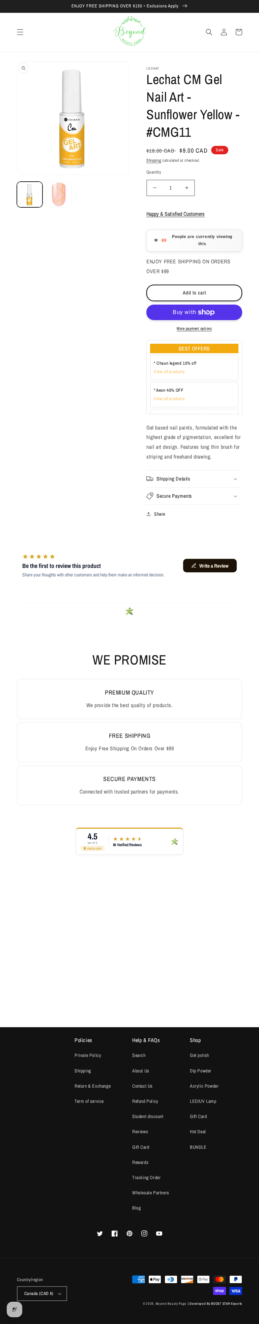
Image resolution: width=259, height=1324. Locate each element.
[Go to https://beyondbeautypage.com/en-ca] (129, 32)
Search (139, 1055)
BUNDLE (198, 1147)
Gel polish (199, 1055)
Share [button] (159, 514)
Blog (136, 1208)
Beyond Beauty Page (171, 1303)
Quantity (153, 172)
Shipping (153, 160)
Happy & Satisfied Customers (175, 213)
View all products (169, 371)
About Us (140, 1071)
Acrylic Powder (204, 1086)
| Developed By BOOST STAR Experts (215, 1303)
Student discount (148, 1116)
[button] (20, 32)
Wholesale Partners (150, 1193)
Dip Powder (200, 1071)
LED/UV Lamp (203, 1101)
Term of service (89, 1101)
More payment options (194, 328)
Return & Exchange (93, 1086)
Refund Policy (145, 1101)
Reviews (140, 1131)
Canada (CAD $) (39, 1293)
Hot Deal (198, 1131)
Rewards (140, 1162)
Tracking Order (146, 1177)
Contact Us (142, 1086)
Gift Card (140, 1147)
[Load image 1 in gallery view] (29, 194)
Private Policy (88, 1055)
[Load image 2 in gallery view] (58, 194)
